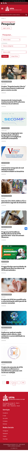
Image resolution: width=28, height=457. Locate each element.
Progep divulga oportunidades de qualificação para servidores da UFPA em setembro (13, 268)
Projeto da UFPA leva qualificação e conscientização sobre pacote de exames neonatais (13, 301)
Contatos (5, 421)
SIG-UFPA (5, 418)
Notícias (5, 424)
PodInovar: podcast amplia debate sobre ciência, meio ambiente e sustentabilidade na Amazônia (13, 335)
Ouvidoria (5, 413)
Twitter (5, 436)
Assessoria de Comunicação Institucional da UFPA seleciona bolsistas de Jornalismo (13, 102)
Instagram (5, 431)
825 (23, 382)
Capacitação (4, 264)
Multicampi (3, 84)
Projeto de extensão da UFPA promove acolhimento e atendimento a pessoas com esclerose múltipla (12, 369)
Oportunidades (5, 128)
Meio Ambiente (4, 330)
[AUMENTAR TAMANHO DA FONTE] (6, 3)
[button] (2, 8)
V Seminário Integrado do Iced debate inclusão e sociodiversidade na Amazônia (12, 169)
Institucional (5, 261)
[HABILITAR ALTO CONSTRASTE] (2, 3)
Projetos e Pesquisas (6, 81)
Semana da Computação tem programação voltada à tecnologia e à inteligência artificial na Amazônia (12, 135)
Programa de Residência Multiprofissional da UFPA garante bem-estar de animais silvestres (12, 234)
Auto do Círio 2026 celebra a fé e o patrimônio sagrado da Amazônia (13, 202)
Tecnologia (4, 130)
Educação (3, 165)
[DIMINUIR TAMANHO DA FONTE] (4, 3)
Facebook (5, 433)
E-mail (4, 415)
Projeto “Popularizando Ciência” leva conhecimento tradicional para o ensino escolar (13, 88)
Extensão (3, 198)
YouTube (5, 439)
